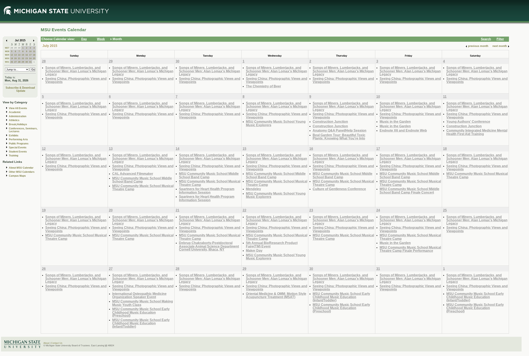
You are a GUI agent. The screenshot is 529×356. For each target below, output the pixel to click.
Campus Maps (17, 175)
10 (30, 51)
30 (19, 48)
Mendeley (253, 189)
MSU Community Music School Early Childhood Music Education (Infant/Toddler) (141, 323)
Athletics (14, 120)
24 (30, 58)
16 (26, 55)
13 (15, 55)
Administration (17, 116)
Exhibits (13, 135)
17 (30, 55)
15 (23, 55)
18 (34, 55)
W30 (7, 58)
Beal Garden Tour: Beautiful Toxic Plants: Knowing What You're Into (339, 136)
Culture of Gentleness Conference (339, 189)
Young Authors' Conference (468, 121)
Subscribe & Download (20, 87)
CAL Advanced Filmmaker (132, 173)
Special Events (17, 147)
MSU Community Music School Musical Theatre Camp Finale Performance (410, 249)
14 (19, 55)
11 (34, 51)
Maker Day (254, 250)
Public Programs (19, 143)
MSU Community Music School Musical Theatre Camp (143, 187)
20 (15, 58)
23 (26, 58)
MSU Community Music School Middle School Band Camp (142, 179)
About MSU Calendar (21, 167)
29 (15, 48)
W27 (7, 48)
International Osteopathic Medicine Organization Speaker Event (139, 295)
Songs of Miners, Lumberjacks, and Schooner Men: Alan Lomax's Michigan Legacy (75, 71)
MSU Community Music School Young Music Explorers (276, 123)
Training (13, 155)
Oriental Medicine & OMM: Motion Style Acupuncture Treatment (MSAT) (276, 295)
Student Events (18, 151)
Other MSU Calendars (22, 171)
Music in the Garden (395, 121)
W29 (7, 55)
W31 (7, 62)
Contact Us (56, 343)
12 (12, 55)
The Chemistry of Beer (263, 86)
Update (20, 90)
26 (12, 62)
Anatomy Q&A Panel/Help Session (339, 130)
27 (15, 62)
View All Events (18, 108)
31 (30, 62)
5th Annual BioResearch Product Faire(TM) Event (272, 244)
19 (12, 58)
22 (23, 58)
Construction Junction (330, 121)
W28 (7, 51)
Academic (15, 112)
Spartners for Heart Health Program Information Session (206, 190)
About (46, 343)
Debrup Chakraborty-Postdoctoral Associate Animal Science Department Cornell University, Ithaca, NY (209, 246)
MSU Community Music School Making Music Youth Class (142, 303)
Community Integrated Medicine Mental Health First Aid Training (476, 132)
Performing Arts (18, 139)
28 (12, 48)
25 (34, 58)
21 (19, 58)
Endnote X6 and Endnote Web (403, 130)
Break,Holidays (18, 124)
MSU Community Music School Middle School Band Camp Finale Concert (409, 190)
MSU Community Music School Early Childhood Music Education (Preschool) (141, 312)
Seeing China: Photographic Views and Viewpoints (76, 80)
